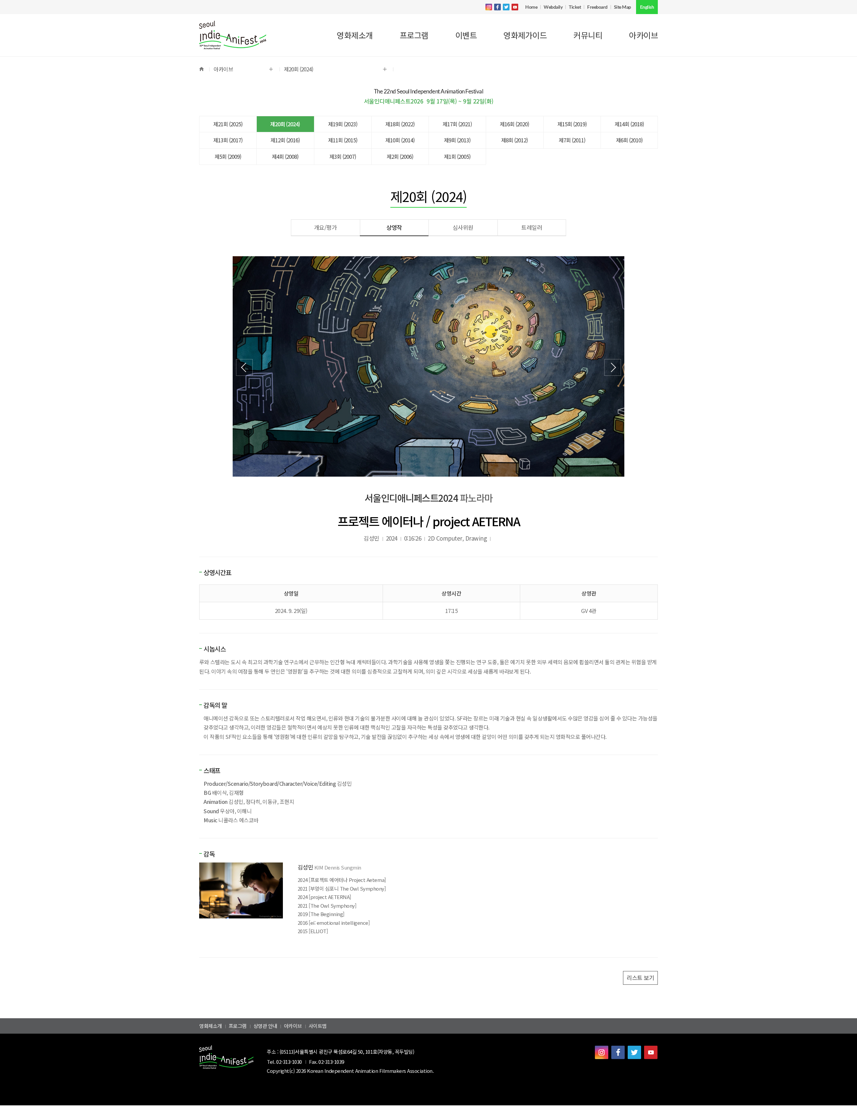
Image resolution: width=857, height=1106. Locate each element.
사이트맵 (318, 1025)
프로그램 (238, 1025)
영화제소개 (210, 1025)
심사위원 (463, 227)
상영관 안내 (265, 1025)
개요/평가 (325, 227)
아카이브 (293, 1025)
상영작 (394, 227)
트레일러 (531, 227)
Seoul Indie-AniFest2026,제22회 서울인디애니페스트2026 (232, 35)
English (647, 7)
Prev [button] (244, 367)
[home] (204, 69)
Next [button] (612, 367)
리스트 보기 (640, 977)
